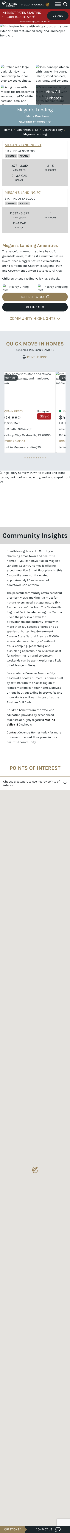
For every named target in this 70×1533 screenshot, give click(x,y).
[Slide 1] (27, 457)
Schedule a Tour (33, 297)
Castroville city (53, 129)
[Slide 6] (38, 457)
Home (8, 129)
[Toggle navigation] (58, 4)
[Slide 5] (36, 457)
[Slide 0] (25, 457)
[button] (35, 1170)
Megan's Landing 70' (23, 192)
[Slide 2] (29, 457)
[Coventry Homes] (26, 5)
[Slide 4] (34, 457)
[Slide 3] (31, 457)
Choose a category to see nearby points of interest (31, 783)
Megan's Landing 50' (23, 145)
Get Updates (35, 307)
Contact (12, 732)
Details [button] (57, 15)
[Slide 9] (45, 457)
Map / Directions (37, 116)
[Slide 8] (42, 457)
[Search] (65, 4)
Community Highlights (33, 318)
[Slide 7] (40, 457)
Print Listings (37, 357)
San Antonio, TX (27, 129)
